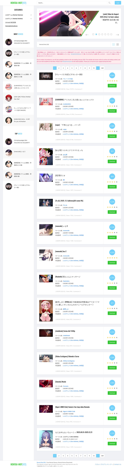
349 (102, 68)
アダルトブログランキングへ (104, 464)
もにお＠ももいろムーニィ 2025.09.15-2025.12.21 (73, 432)
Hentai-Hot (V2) (44, 44)
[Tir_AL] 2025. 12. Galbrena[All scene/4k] (69, 200)
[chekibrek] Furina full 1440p (65, 331)
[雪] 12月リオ (60, 175)
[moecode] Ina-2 (60, 251)
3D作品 (81, 83)
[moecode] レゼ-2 (19, 151)
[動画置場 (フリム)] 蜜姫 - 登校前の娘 (22, 64)
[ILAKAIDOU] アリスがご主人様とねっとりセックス (22, 87)
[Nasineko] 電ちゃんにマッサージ (67, 276)
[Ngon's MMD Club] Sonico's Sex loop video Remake (72, 407)
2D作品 (81, 134)
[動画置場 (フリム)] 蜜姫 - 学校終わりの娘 (22, 75)
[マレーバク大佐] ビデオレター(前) (22, 53)
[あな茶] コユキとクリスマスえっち (69, 150)
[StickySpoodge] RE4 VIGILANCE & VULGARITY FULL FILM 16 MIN (22, 43)
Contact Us (117, 464)
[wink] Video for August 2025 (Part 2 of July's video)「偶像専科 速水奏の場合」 (109, 18)
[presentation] (87, 34)
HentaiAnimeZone (75, 54)
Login (117, 3)
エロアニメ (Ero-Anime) (70, 83)
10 (94, 68)
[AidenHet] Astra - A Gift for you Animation (22, 120)
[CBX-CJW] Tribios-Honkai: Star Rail (22, 98)
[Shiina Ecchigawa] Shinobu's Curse (67, 356)
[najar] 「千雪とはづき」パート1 (67, 125)
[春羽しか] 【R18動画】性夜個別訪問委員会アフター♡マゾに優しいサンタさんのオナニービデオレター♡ (77, 303)
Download (112, 85)
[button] (93, 34)
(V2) (18, 3)
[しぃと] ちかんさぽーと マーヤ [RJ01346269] (22, 109)
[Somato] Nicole (60, 381)
